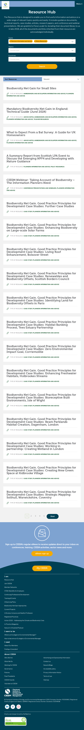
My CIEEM (42, 568)
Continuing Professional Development (16, 595)
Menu (78, 4)
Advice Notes (29, 117)
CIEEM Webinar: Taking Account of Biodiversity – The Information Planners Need (41, 181)
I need (7, 642)
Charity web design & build (12, 714)
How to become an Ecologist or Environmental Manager (22, 638)
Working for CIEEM (10, 665)
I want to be (9, 631)
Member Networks (10, 587)
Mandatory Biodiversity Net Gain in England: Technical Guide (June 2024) (37, 110)
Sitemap (46, 680)
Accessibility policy (49, 669)
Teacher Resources (41, 119)
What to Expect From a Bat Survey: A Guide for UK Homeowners (41, 134)
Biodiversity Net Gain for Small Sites (31, 88)
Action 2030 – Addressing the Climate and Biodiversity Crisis (24, 620)
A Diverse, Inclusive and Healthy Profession (18, 613)
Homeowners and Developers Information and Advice (45, 93)
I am (6, 576)
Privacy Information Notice (52, 672)
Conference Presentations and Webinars (40, 188)
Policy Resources (57, 166)
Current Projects (9, 609)
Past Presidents (9, 676)
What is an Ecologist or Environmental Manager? (20, 635)
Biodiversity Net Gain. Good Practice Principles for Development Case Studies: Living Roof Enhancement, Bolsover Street (41, 252)
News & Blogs (48, 665)
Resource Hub (9, 580)
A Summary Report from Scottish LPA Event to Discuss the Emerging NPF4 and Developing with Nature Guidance (40, 158)
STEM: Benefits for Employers (14, 591)
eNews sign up (42, 553)
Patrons (7, 672)
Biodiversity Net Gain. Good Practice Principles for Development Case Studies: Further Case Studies (41, 205)
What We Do (8, 661)
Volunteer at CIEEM (10, 684)
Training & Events (10, 598)
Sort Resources (11, 79)
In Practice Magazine (11, 624)
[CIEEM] (5, 5)
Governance (8, 669)
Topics (10, 47)
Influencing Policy (10, 602)
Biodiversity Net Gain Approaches (15, 606)
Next (53, 516)
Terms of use (47, 676)
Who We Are (8, 658)
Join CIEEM (8, 583)
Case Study (28, 211)
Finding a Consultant (11, 649)
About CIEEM (10, 654)
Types (10, 38)
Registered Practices (11, 617)
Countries (12, 56)
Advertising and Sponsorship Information (56, 658)
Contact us (47, 661)
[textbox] (49, 41)
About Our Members (11, 645)
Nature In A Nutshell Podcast (13, 628)
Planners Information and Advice (20, 119)
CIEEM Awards (9, 680)
